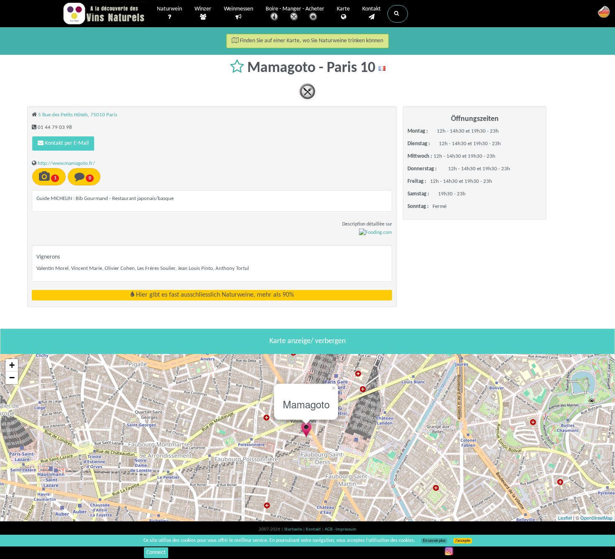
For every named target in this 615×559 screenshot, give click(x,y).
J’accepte (462, 541)
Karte (343, 9)
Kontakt (371, 9)
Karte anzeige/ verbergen (307, 341)
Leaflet (565, 517)
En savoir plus (434, 541)
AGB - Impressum (340, 529)
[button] (397, 14)
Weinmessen (238, 9)
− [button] (12, 377)
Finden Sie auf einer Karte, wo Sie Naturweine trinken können (310, 41)
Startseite (293, 529)
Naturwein (169, 9)
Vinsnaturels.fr (104, 13)
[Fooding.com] (375, 232)
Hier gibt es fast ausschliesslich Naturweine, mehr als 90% (214, 295)
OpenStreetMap (596, 517)
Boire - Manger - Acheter (295, 9)
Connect (156, 552)
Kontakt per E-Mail (66, 143)
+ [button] (12, 365)
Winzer (203, 9)
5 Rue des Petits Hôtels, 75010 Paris (77, 115)
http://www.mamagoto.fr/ (66, 163)
